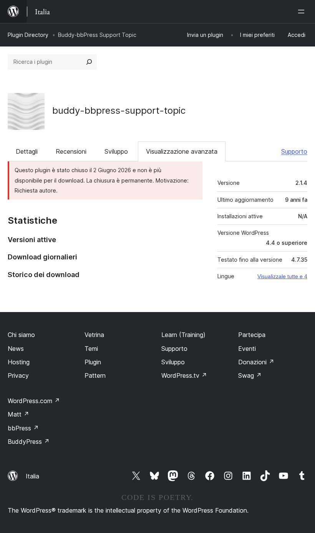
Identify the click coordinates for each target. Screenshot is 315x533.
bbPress (23, 428)
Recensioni (71, 151)
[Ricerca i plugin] (89, 62)
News (16, 348)
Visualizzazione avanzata (181, 151)
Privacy (18, 375)
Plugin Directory (28, 35)
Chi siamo (21, 335)
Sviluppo (116, 151)
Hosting (19, 362)
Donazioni (256, 362)
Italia (32, 476)
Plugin (93, 362)
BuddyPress (29, 441)
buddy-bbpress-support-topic (119, 110)
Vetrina (94, 335)
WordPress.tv (184, 375)
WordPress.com (34, 401)
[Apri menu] (302, 11)
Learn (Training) (183, 335)
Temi (91, 348)
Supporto (294, 151)
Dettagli (27, 151)
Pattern (95, 375)
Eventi (247, 348)
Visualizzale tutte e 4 (282, 276)
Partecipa (251, 335)
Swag (250, 375)
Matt (18, 414)
